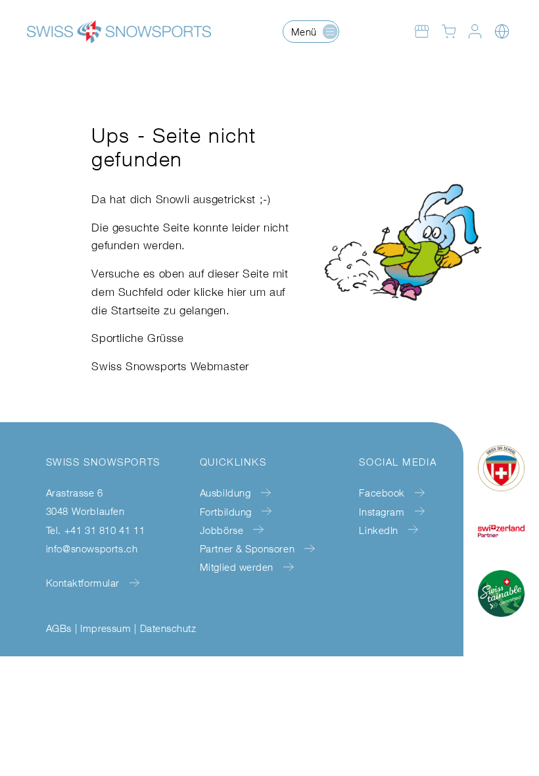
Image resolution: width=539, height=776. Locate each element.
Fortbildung (226, 511)
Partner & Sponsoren (247, 548)
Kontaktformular (83, 583)
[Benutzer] (475, 31)
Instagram (381, 511)
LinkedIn (378, 530)
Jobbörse (221, 530)
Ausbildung (225, 492)
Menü (304, 31)
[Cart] (449, 31)
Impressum (105, 628)
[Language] (502, 31)
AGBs (59, 628)
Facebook (381, 492)
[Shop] (422, 31)
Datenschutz (168, 628)
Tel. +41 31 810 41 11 (95, 530)
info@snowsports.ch (92, 548)
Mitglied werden (236, 567)
